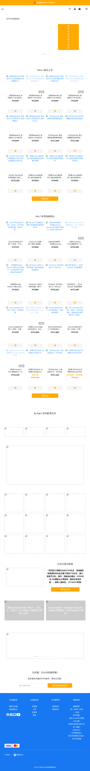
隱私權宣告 (13, 709)
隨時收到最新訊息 (59, 685)
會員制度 (55, 706)
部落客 (34, 712)
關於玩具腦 (13, 706)
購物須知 (55, 709)
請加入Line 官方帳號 (76, 718)
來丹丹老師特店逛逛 (68, 37)
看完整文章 (65, 589)
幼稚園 (34, 706)
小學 (34, 709)
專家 (34, 715)
